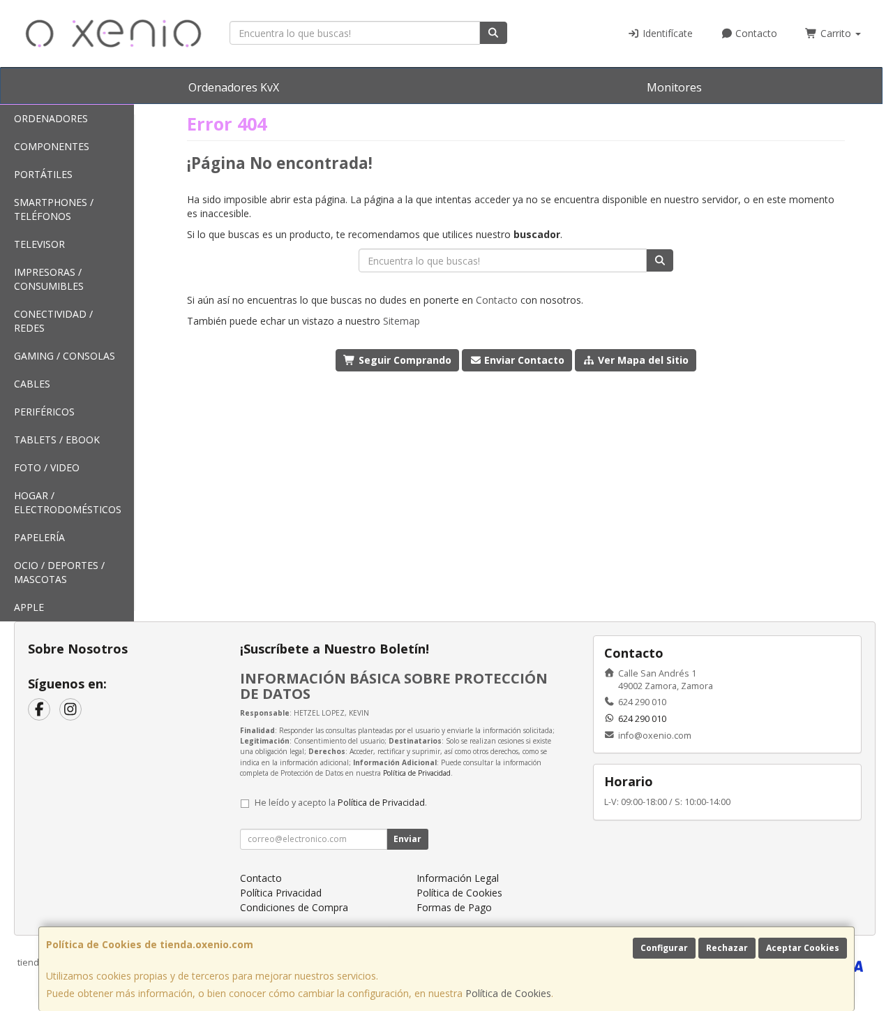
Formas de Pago (454, 907)
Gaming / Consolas (64, 355)
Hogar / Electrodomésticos (67, 502)
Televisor (39, 244)
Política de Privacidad (417, 773)
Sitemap (401, 320)
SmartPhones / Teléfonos (53, 209)
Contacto (755, 33)
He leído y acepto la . (341, 803)
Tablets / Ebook (57, 439)
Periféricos (44, 411)
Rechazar (727, 948)
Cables (32, 383)
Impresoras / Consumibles (49, 279)
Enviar (407, 839)
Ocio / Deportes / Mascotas (59, 572)
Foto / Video (47, 467)
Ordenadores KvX (233, 87)
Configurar (664, 948)
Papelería (39, 537)
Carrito (836, 33)
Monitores (674, 87)
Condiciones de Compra (294, 907)
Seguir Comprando (403, 360)
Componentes (51, 146)
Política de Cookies (508, 993)
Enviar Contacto (522, 360)
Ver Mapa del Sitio (642, 360)
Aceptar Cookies (802, 948)
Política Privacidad (281, 892)
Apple (29, 607)
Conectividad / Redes (53, 320)
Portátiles (43, 174)
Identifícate (666, 33)
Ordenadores (51, 118)
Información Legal (458, 878)
